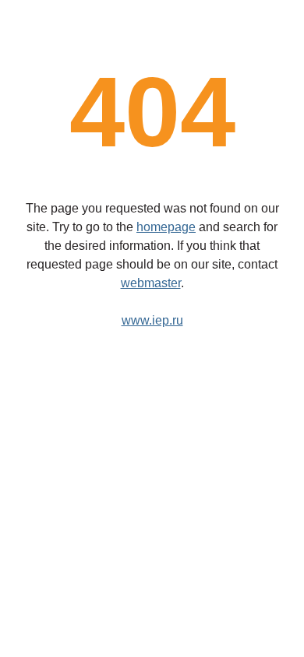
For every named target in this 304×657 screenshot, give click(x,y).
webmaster (151, 283)
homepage (166, 227)
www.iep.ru (152, 320)
